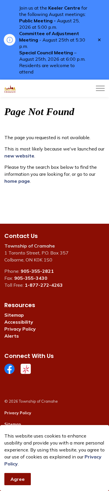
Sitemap (14, 315)
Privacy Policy (20, 329)
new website (19, 156)
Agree (17, 479)
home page (17, 181)
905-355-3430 (30, 278)
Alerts (11, 336)
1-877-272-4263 (44, 285)
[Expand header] (100, 88)
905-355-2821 (37, 271)
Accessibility (18, 322)
